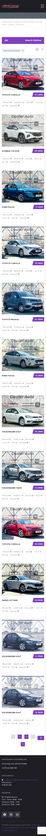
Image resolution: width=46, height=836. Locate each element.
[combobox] (13, 51)
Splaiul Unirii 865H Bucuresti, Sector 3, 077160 (20, 780)
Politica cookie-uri (23, 828)
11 (23, 744)
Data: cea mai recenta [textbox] (12, 50)
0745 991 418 (6, 785)
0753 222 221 (6, 782)
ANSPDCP (13, 830)
